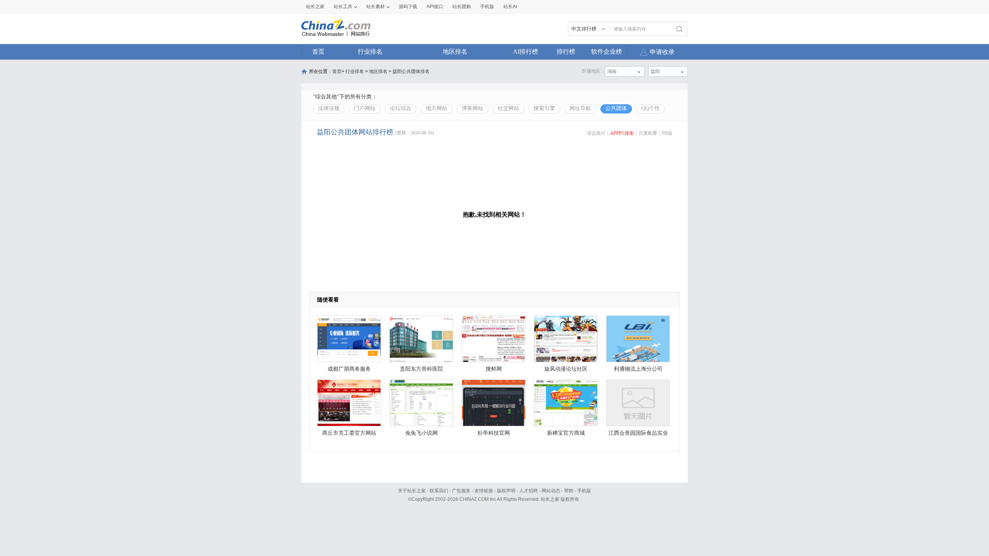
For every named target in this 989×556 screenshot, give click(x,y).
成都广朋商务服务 (349, 369)
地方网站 (436, 108)
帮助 (568, 490)
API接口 (435, 6)
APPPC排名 (622, 133)
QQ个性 (650, 108)
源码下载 (408, 6)
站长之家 (315, 6)
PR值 (667, 133)
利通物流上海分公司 (638, 369)
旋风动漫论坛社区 (566, 369)
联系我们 (439, 490)
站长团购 (461, 6)
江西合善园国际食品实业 (638, 433)
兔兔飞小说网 (421, 433)
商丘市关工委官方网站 (349, 433)
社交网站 (508, 108)
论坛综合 (400, 108)
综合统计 (596, 133)
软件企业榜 (606, 51)
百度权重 (648, 133)
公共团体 (616, 108)
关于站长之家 (412, 490)
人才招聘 (528, 490)
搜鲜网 (494, 369)
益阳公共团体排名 (411, 71)
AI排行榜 (525, 51)
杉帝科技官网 (494, 433)
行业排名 (370, 51)
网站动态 (551, 490)
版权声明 (506, 490)
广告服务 (461, 490)
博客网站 (472, 108)
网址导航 (580, 108)
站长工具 (343, 6)
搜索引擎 (544, 108)
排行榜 (566, 51)
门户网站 (365, 108)
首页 (318, 51)
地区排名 (455, 51)
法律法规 (329, 108)
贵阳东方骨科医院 (421, 369)
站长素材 (375, 6)
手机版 (584, 490)
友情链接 (483, 490)
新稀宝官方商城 (566, 433)
